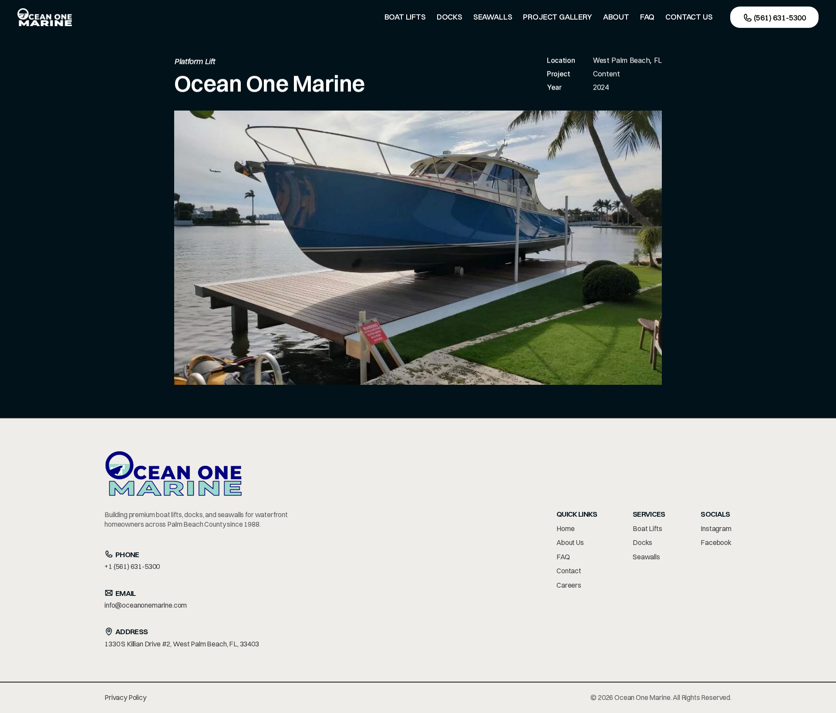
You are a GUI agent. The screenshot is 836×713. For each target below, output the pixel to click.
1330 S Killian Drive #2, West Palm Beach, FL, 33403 (181, 643)
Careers (568, 585)
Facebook (716, 542)
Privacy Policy (125, 697)
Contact (568, 570)
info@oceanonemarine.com (145, 605)
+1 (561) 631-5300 (132, 566)
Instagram (716, 528)
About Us (570, 542)
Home (565, 528)
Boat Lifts (647, 528)
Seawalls (646, 556)
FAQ (563, 556)
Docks (642, 542)
